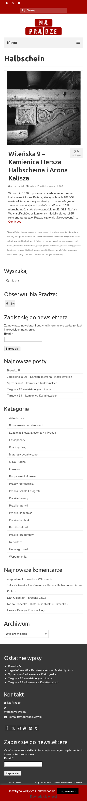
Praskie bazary (18, 498)
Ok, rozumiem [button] (67, 791)
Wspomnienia (18, 556)
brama (24, 232)
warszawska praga (15, 254)
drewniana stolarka (58, 232)
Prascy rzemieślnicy (21, 483)
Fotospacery (17, 440)
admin (20, 186)
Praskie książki (18, 527)
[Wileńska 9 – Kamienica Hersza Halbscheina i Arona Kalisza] (44, 107)
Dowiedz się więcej (43, 796)
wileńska (30, 254)
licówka (37, 241)
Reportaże (15, 542)
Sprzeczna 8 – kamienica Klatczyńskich (32, 383)
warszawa (72, 250)
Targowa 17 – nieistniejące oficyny (29, 389)
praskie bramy (66, 245)
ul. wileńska (61, 250)
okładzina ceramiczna (63, 241)
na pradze (46, 241)
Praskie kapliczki (19, 520)
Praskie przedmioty (21, 534)
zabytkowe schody (54, 254)
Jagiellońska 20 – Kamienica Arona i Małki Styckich (39, 376)
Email (8, 333)
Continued (14, 221)
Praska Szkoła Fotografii (24, 491)
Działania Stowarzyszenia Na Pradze (32, 432)
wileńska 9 (40, 254)
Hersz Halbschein (45, 237)
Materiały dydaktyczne (23, 454)
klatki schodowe (25, 241)
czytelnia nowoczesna (38, 232)
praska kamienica (51, 245)
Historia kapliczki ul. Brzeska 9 (49, 604)
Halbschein (30, 237)
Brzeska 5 (13, 370)
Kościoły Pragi (18, 447)
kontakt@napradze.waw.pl (25, 716)
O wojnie (14, 469)
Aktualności (16, 418)
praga (39, 245)
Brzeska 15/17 (37, 597)
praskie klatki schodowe (29, 250)
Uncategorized (18, 549)
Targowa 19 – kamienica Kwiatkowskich (32, 395)
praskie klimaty (47, 250)
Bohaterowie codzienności (25, 425)
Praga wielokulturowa (22, 476)
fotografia (19, 237)
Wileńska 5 (45, 579)
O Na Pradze (17, 461)
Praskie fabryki (18, 505)
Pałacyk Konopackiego (31, 610)
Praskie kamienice (46, 186)
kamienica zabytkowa (64, 237)
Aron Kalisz (14, 232)
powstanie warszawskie (24, 245)
